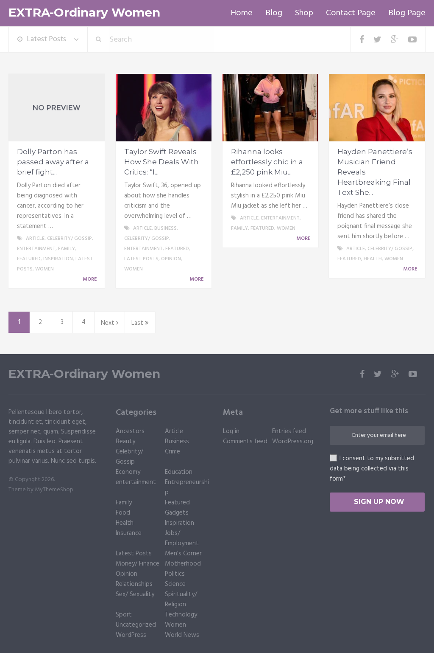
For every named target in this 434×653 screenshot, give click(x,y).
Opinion (171, 259)
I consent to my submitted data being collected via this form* (372, 468)
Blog (273, 13)
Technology (181, 615)
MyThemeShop (54, 490)
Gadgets (177, 513)
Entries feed (289, 431)
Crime (172, 452)
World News (182, 635)
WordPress (131, 635)
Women (44, 269)
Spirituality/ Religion (181, 599)
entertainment (36, 249)
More (90, 279)
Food (123, 513)
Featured (29, 259)
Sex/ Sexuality (135, 594)
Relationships (134, 584)
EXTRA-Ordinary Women (84, 13)
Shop (304, 13)
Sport (124, 615)
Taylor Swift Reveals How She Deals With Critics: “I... (161, 161)
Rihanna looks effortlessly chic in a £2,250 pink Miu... (267, 161)
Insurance (129, 533)
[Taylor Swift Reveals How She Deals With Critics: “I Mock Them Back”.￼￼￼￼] (164, 108)
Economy (128, 472)
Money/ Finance (137, 564)
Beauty (125, 441)
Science (175, 584)
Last (138, 323)
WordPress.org (292, 441)
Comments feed (245, 441)
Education (178, 472)
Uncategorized (136, 625)
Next (108, 323)
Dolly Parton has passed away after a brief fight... (53, 161)
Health (373, 259)
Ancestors (130, 431)
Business (165, 228)
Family (66, 249)
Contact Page (351, 13)
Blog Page (407, 13)
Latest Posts (46, 39)
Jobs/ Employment (182, 538)
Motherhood (183, 564)
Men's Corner (183, 554)
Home (242, 13)
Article (35, 238)
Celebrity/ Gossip (69, 238)
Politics (175, 574)
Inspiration (58, 259)
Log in (231, 431)
